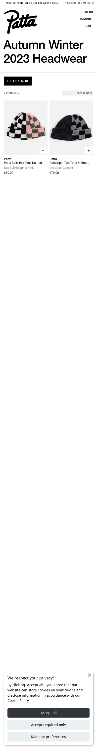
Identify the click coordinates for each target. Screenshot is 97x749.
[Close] (89, 675)
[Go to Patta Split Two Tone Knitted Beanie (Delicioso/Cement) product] (71, 127)
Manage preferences (48, 736)
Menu (89, 12)
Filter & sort (18, 81)
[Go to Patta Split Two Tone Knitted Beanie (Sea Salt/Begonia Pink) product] (26, 127)
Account (86, 19)
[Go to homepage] (20, 22)
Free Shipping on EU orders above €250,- (29, 2)
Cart (89, 26)
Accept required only (48, 724)
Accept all (49, 712)
